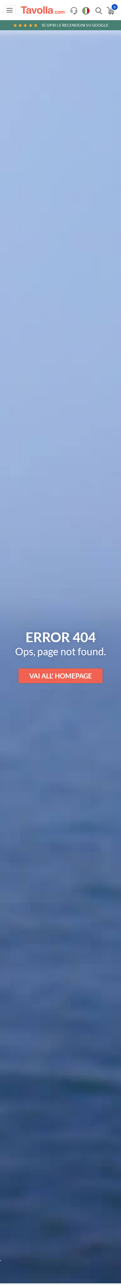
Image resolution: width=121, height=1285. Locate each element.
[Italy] (86, 10)
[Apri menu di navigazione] (9, 10)
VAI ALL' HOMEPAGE (60, 676)
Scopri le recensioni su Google (75, 25)
